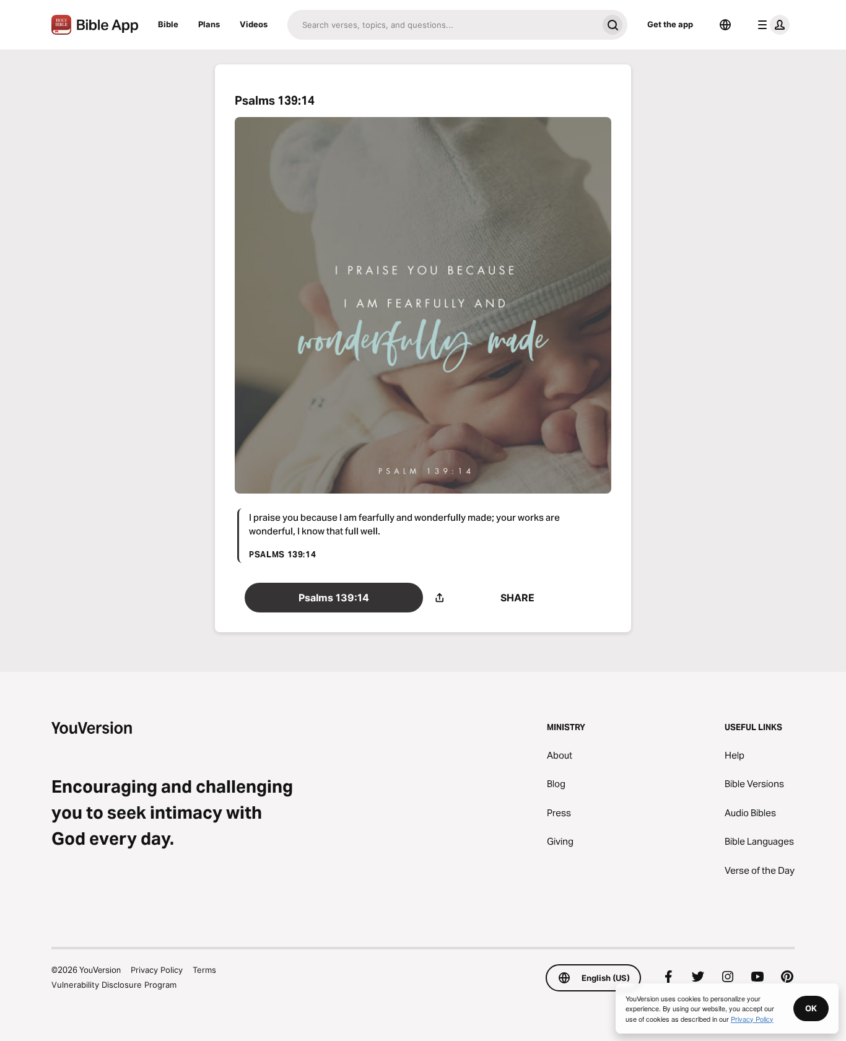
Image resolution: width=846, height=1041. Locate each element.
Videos (254, 24)
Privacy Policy (157, 970)
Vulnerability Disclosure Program (114, 985)
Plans (209, 24)
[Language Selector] (725, 24)
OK (811, 1008)
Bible (168, 24)
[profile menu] (771, 24)
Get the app (670, 24)
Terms (204, 970)
